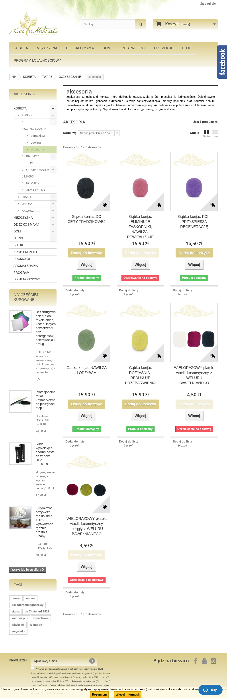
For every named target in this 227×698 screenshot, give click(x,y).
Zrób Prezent (132, 48)
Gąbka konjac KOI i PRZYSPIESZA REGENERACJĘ (194, 221)
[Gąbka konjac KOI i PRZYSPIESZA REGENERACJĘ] (194, 187)
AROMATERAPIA (26, 265)
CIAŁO (26, 197)
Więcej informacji (128, 694)
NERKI (18, 238)
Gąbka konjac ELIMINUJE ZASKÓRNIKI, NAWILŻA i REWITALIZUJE (140, 226)
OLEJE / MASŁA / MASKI (35, 173)
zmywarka (18, 631)
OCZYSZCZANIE (34, 129)
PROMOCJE (163, 48)
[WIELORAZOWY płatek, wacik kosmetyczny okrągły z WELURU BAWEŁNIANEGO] (86, 489)
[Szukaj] (140, 24)
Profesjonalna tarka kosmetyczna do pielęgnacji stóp (45, 400)
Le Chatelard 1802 (37, 611)
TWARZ (27, 115)
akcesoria (37, 149)
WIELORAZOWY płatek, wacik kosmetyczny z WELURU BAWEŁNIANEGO (194, 375)
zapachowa (41, 618)
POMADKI (32, 183)
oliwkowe (18, 624)
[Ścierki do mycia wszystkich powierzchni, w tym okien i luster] (20, 321)
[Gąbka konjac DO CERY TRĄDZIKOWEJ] (86, 187)
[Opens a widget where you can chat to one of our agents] (210, 690)
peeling (35, 142)
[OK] (92, 661)
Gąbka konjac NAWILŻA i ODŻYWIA (87, 370)
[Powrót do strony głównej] (14, 77)
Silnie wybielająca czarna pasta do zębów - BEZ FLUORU (45, 454)
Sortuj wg (69, 133)
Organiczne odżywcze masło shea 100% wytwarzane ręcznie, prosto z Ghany (44, 522)
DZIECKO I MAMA (80, 48)
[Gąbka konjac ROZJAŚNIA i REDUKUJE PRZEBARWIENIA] (140, 338)
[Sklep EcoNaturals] (41, 24)
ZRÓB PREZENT (25, 252)
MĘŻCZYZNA (47, 48)
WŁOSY (27, 204)
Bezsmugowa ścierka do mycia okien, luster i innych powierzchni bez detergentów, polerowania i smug (46, 328)
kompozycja (20, 618)
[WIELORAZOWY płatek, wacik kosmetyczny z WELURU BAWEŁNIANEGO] (194, 338)
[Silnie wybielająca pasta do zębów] (20, 454)
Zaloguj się (208, 3)
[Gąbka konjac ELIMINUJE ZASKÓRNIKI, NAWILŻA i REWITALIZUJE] (140, 187)
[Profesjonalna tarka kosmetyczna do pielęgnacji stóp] (20, 401)
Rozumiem (99, 694)
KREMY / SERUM (30, 159)
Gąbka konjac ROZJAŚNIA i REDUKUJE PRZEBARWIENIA (140, 375)
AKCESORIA (30, 211)
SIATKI (18, 245)
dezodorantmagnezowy (27, 604)
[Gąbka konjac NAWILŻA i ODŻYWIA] (86, 338)
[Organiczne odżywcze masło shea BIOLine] (20, 518)
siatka (16, 611)
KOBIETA (21, 48)
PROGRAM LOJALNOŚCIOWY (37, 60)
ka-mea (30, 598)
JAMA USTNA (35, 190)
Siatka (206, 136)
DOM (107, 48)
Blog (187, 48)
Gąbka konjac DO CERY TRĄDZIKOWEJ (87, 219)
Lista (215, 136)
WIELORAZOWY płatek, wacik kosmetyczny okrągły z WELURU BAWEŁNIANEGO (87, 526)
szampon (35, 624)
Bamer (16, 598)
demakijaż (37, 135)
